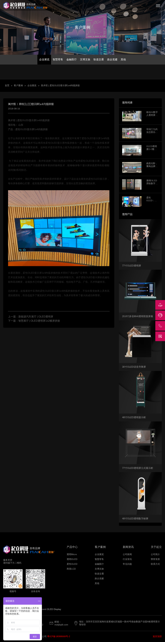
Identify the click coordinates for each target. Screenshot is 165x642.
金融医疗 (71, 59)
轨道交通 (98, 59)
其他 (123, 59)
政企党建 (112, 59)
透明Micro (72, 554)
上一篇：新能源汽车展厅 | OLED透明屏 (30, 316)
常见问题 (127, 564)
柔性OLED (72, 564)
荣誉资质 (155, 559)
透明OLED (72, 559)
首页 (7, 85)
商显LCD (71, 569)
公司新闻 (127, 554)
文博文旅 (85, 59)
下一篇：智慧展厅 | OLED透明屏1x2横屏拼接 (34, 320)
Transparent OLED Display (47, 609)
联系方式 (155, 564)
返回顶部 (157, 636)
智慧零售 (58, 59)
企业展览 (44, 59)
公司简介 (155, 554)
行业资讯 (127, 559)
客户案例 (18, 85)
